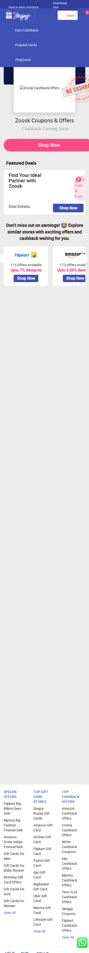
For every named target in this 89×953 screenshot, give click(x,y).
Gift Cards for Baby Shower (14, 868)
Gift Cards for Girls (14, 891)
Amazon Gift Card (43, 827)
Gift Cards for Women (14, 903)
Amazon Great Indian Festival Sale (13, 842)
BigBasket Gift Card (41, 886)
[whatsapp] (82, 942)
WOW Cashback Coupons (69, 846)
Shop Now (68, 208)
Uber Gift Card (40, 898)
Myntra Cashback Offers (69, 880)
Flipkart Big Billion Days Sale (12, 808)
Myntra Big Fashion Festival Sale (13, 825)
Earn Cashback (26, 30)
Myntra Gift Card (42, 910)
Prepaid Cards (26, 45)
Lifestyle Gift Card (43, 922)
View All (10, 912)
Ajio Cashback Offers (69, 863)
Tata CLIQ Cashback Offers (69, 897)
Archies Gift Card (42, 839)
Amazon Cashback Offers (69, 813)
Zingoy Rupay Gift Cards (41, 813)
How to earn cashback (24, 7)
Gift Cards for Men (14, 856)
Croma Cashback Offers (69, 830)
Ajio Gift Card (39, 875)
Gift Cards (23, 15)
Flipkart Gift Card (42, 851)
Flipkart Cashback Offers (69, 925)
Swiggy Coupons (69, 911)
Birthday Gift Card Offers (13, 879)
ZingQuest (23, 59)
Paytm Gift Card (41, 863)
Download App (60, 4)
